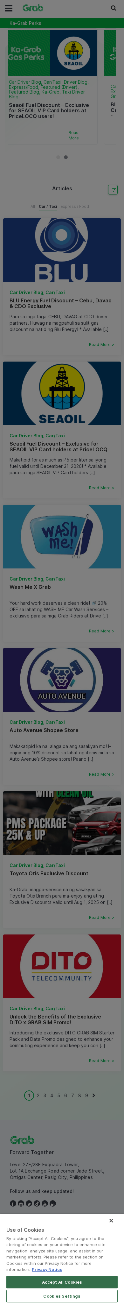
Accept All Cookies (62, 1282)
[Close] (111, 1221)
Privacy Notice (47, 1269)
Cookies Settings (61, 1296)
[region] (62, 1259)
